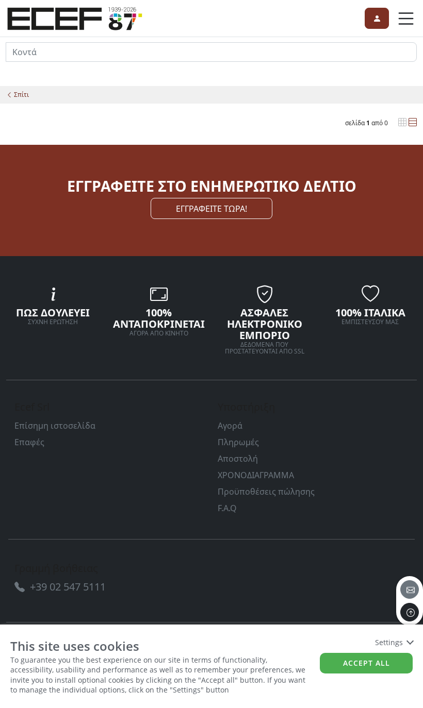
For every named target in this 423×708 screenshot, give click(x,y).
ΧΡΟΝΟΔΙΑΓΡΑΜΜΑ (256, 475)
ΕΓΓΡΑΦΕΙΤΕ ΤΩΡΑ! (211, 208)
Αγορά (230, 425)
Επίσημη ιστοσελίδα (54, 425)
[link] (74, 17)
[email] (409, 589)
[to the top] (409, 612)
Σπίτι (20, 94)
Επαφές (29, 442)
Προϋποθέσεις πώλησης (266, 491)
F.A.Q (227, 508)
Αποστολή (238, 458)
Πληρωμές (238, 442)
